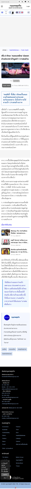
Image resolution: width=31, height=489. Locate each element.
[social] (19, 2)
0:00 (6, 11)
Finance (18, 427)
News (3, 441)
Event (4, 444)
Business (4, 429)
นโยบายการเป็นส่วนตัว (22, 444)
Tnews (18, 466)
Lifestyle (18, 438)
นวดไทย (4, 349)
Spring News (19, 463)
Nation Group (19, 457)
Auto (17, 432)
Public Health (25, 50)
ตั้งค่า (5, 478)
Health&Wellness (14, 50)
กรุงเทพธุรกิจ (19, 460)
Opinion (18, 441)
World (4, 435)
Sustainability (6, 432)
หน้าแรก (4, 50)
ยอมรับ (5, 474)
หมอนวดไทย (12, 349)
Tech (17, 429)
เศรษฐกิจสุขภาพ (22, 349)
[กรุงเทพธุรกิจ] (15, 6)
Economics (5, 427)
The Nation (5, 457)
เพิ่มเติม (6, 471)
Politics (4, 438)
